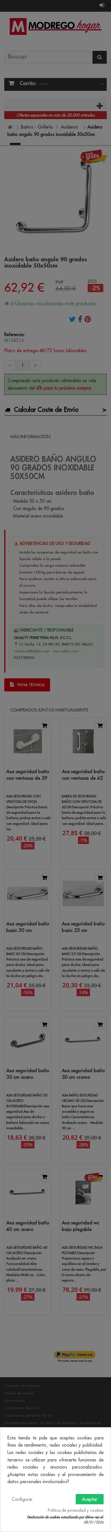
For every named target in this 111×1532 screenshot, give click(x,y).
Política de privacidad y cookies (76, 1510)
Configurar (22, 1499)
